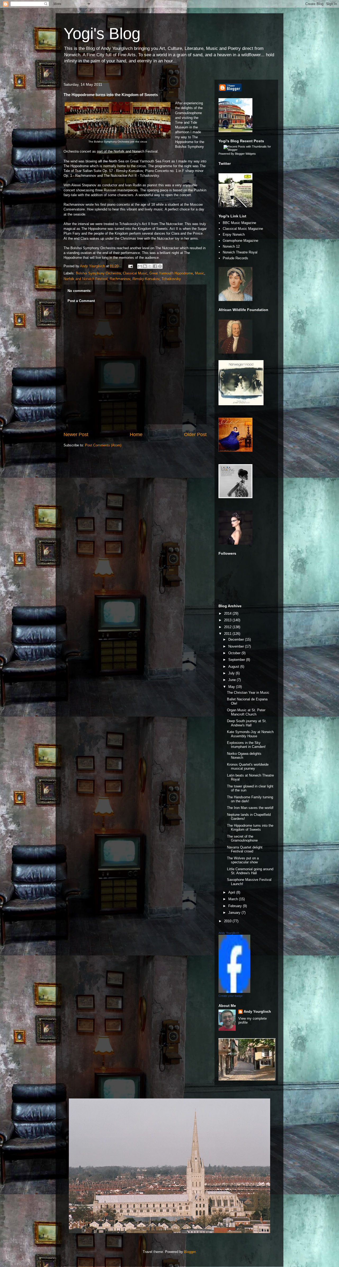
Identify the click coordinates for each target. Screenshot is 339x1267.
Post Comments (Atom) (103, 445)
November (236, 646)
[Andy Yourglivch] (234, 992)
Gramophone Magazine (240, 241)
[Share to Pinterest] (160, 266)
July (232, 673)
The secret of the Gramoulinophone (242, 838)
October (235, 653)
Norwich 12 (231, 246)
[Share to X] (150, 266)
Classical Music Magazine (243, 229)
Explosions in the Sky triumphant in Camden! (246, 745)
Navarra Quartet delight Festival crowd (244, 849)
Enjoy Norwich (234, 234)
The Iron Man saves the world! (250, 808)
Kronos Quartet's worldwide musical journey (248, 766)
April (232, 892)
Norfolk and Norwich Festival (86, 279)
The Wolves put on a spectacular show (243, 860)
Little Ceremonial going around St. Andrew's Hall (250, 871)
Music (199, 273)
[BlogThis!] (145, 266)
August (234, 667)
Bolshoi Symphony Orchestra (98, 273)
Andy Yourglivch (228, 932)
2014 (228, 613)
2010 (228, 921)
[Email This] (139, 266)
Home (136, 434)
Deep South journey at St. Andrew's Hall (247, 723)
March (233, 899)
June (232, 680)
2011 (228, 634)
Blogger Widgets (245, 153)
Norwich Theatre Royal (240, 252)
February (235, 906)
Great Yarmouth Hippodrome (171, 273)
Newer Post (76, 434)
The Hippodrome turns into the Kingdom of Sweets (250, 828)
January (235, 913)
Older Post (195, 434)
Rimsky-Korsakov (145, 279)
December (236, 639)
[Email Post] (130, 266)
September (237, 660)
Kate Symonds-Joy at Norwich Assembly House (250, 734)
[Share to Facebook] (155, 266)
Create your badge (230, 995)
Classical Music (135, 273)
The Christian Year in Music (248, 693)
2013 (228, 620)
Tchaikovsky (171, 279)
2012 (228, 627)
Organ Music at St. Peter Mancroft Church (246, 712)
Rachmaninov (120, 279)
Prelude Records (235, 258)
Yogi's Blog (102, 33)
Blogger (189, 1252)
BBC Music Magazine (239, 223)
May (232, 687)
